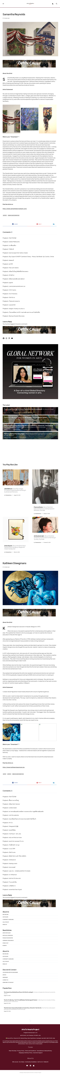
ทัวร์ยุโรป (11, 275)
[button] (3, 4)
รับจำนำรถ (12, 297)
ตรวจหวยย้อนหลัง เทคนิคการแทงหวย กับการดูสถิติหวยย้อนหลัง (26, 811)
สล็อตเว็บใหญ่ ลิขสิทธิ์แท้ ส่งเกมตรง (18, 271)
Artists (5, 215)
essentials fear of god (15, 889)
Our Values (5, 916)
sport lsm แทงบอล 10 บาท (16, 841)
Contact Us (5, 979)
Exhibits (5, 945)
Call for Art (6, 922)
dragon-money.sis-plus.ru (17, 308)
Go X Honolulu (13, 293)
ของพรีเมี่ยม (12, 830)
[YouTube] (27, 1065)
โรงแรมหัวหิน (13, 882)
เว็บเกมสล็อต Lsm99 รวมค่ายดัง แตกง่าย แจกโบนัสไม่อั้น (24, 312)
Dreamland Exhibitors (13, 215)
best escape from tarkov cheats (18, 253)
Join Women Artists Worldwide (10, 972)
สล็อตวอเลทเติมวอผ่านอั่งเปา (17, 279)
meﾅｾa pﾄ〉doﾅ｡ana (15, 834)
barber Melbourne (14, 241)
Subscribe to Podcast (8, 982)
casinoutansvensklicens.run (17, 286)
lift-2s (11, 822)
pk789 (11, 264)
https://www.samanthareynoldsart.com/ (15, 208)
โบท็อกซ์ (11, 249)
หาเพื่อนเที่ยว (12, 245)
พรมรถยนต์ (12, 867)
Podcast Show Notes (8, 937)
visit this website (14, 815)
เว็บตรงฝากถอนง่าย (14, 301)
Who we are (5, 914)
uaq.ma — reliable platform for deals (19, 871)
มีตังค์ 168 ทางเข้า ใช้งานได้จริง (17, 856)
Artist (4, 774)
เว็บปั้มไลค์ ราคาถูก (14, 845)
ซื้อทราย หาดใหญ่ (14, 800)
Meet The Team (13, 1050)
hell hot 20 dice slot (15, 878)
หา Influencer (13, 874)
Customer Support (38, 1052)
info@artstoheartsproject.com (30, 1032)
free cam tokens (14, 267)
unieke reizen (13, 808)
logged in (13, 324)
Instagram (5, 977)
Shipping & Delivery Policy (25, 1052)
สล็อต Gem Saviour (14, 804)
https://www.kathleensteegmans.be (14, 767)
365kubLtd (12, 860)
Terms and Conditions (30, 1050)
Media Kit (5, 924)
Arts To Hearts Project (30, 1029)
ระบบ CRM (12, 848)
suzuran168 (12, 305)
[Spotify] (30, 1065)
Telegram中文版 (13, 826)
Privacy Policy (21, 1050)
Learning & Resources (8, 940)
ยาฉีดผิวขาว (12, 886)
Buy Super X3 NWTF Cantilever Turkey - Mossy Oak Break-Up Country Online (31, 256)
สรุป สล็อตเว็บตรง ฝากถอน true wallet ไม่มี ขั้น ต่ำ (22, 819)
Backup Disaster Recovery (17, 316)
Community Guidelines (8, 919)
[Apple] (33, 1065)
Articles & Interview (8, 935)
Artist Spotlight (7, 932)
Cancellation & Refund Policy (44, 1050)
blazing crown (13, 863)
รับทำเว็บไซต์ (12, 238)
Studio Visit (5, 942)
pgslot (11, 282)
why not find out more (15, 837)
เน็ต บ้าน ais (12, 852)
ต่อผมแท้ (11, 260)
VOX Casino (12, 290)
